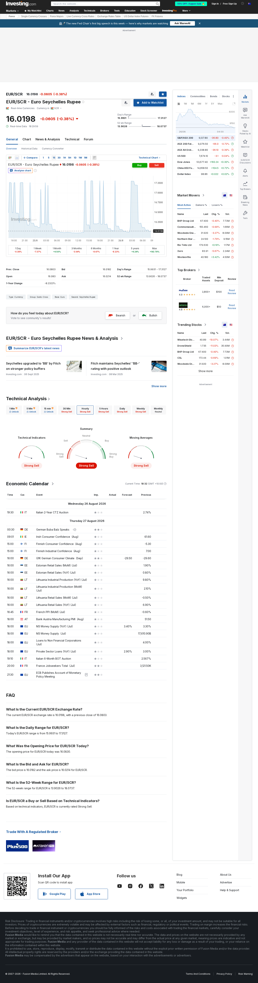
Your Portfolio (185, 890)
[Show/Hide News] (94, 158)
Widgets (182, 897)
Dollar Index (184, 174)
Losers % (217, 205)
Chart (26, 139)
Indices (181, 96)
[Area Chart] (17, 158)
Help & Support (229, 890)
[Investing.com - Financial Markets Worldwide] (21, 3)
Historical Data (29, 148)
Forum (88, 139)
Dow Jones (183, 162)
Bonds (213, 96)
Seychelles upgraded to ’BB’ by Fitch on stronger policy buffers (33, 366)
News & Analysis (48, 139)
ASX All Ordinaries (187, 149)
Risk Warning (245, 973)
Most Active (184, 205)
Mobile (181, 882)
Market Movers (188, 195)
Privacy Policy (224, 973)
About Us (225, 874)
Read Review (232, 292)
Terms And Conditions (198, 973)
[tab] (14, 410)
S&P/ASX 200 (185, 137)
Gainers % (201, 205)
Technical (72, 139)
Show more (159, 386)
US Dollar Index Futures (136, 16)
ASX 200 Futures (186, 143)
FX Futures (157, 16)
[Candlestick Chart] (10, 158)
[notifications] (242, 3)
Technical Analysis (26, 398)
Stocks (226, 96)
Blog (179, 874)
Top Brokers (186, 270)
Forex (12, 16)
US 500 (181, 156)
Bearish (120, 315)
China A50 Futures (187, 168)
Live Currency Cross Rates (80, 16)
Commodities (197, 96)
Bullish (153, 315)
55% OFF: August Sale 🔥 (191, 3)
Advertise (226, 882)
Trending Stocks (189, 325)
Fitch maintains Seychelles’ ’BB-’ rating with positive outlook (115, 366)
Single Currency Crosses (34, 16)
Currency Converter (53, 148)
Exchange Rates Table (109, 16)
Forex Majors (56, 16)
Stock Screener (148, 10)
